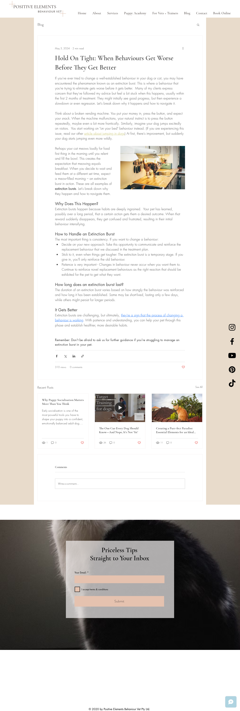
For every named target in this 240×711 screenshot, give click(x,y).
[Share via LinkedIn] (74, 356)
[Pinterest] (232, 369)
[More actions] (183, 48)
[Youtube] (232, 355)
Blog (40, 24)
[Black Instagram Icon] (232, 327)
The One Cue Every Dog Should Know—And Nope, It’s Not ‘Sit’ (118, 430)
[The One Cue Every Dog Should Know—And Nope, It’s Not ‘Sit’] (120, 408)
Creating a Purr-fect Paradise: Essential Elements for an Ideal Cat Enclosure (175, 430)
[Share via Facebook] (56, 356)
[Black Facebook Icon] (232, 341)
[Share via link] (82, 356)
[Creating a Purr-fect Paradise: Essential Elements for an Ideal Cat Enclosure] (177, 408)
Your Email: (80, 572)
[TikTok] (232, 383)
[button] (198, 24)
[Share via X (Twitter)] (65, 356)
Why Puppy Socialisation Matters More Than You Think (63, 402)
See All (199, 387)
